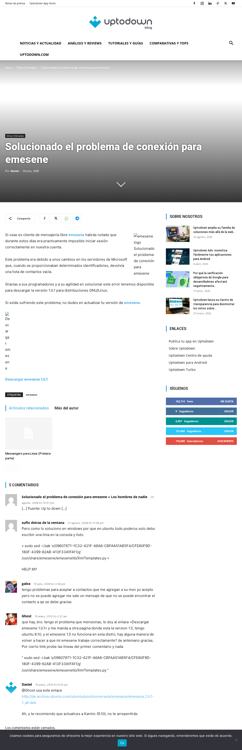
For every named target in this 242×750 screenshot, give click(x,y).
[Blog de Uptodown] (121, 22)
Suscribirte (225, 441)
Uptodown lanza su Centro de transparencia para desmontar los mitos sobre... (213, 304)
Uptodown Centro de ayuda (190, 355)
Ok (122, 743)
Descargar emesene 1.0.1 (26, 379)
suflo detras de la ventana (43, 522)
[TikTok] (217, 3)
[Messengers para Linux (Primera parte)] (28, 433)
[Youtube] (233, 3)
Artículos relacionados (29, 408)
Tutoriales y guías (125, 43)
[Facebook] (194, 3)
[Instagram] (202, 3)
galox (26, 583)
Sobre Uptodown (182, 348)
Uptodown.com (34, 54)
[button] (231, 43)
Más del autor (67, 408)
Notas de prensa (15, 3)
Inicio (8, 68)
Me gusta (226, 401)
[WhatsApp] (66, 218)
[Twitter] (225, 3)
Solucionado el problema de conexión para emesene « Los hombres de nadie (84, 497)
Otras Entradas (26, 68)
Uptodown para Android (188, 362)
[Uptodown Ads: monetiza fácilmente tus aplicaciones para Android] (178, 256)
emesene (31, 394)
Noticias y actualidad (40, 43)
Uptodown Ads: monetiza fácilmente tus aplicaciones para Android (212, 255)
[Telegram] (77, 218)
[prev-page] (8, 468)
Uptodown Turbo (182, 369)
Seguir (228, 411)
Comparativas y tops (169, 43)
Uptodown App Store (43, 3)
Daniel (15, 171)
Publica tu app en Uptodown (191, 341)
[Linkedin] (209, 3)
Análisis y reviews (85, 43)
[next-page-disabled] (16, 468)
